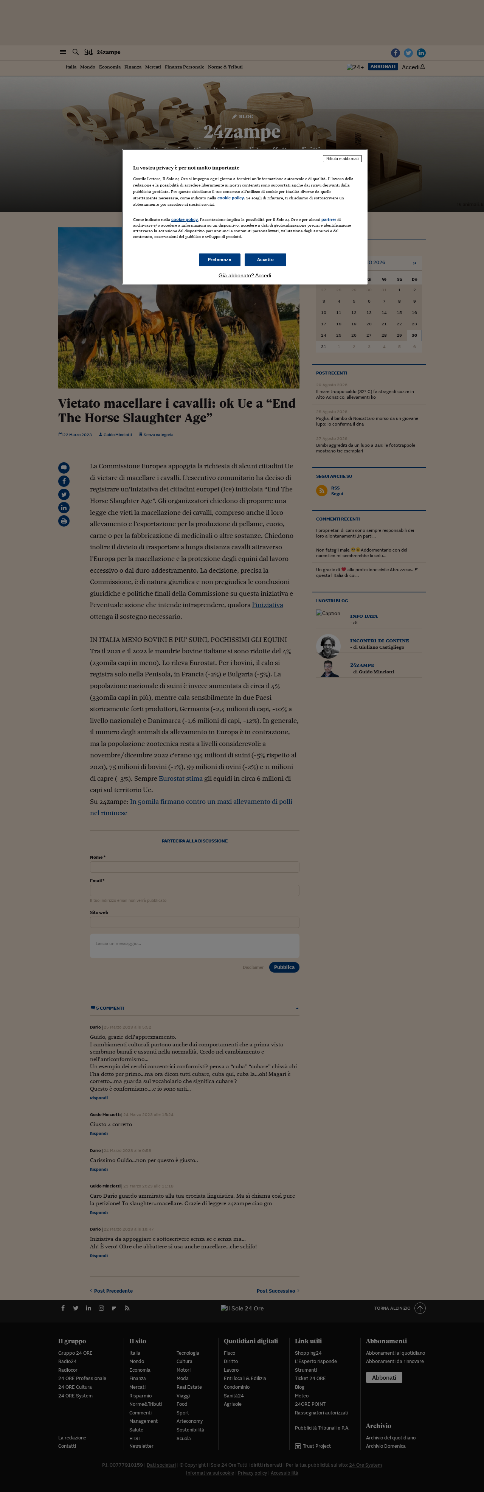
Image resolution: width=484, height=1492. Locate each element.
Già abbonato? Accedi (245, 275)
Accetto (265, 259)
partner (328, 219)
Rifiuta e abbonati (342, 158)
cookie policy (230, 198)
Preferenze (219, 259)
